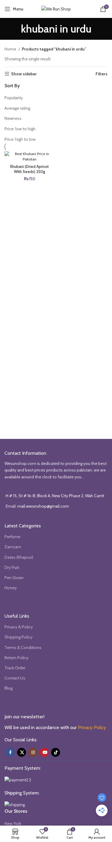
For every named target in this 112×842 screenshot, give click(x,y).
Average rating (17, 108)
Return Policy (16, 657)
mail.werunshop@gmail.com (43, 506)
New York (12, 823)
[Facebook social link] (10, 752)
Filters (102, 74)
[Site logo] (56, 8)
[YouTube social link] (44, 752)
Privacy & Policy (18, 627)
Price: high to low (20, 139)
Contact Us (14, 678)
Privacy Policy (92, 727)
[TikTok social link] (55, 752)
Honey (10, 587)
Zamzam (12, 546)
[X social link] (21, 752)
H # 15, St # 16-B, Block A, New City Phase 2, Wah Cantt (55, 495)
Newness (13, 118)
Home (10, 49)
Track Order (14, 667)
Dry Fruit (11, 567)
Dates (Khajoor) (18, 557)
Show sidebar (24, 73)
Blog (8, 688)
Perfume (12, 536)
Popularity (13, 97)
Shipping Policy (18, 637)
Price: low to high (20, 128)
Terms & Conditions (23, 647)
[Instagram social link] (32, 752)
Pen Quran (14, 577)
